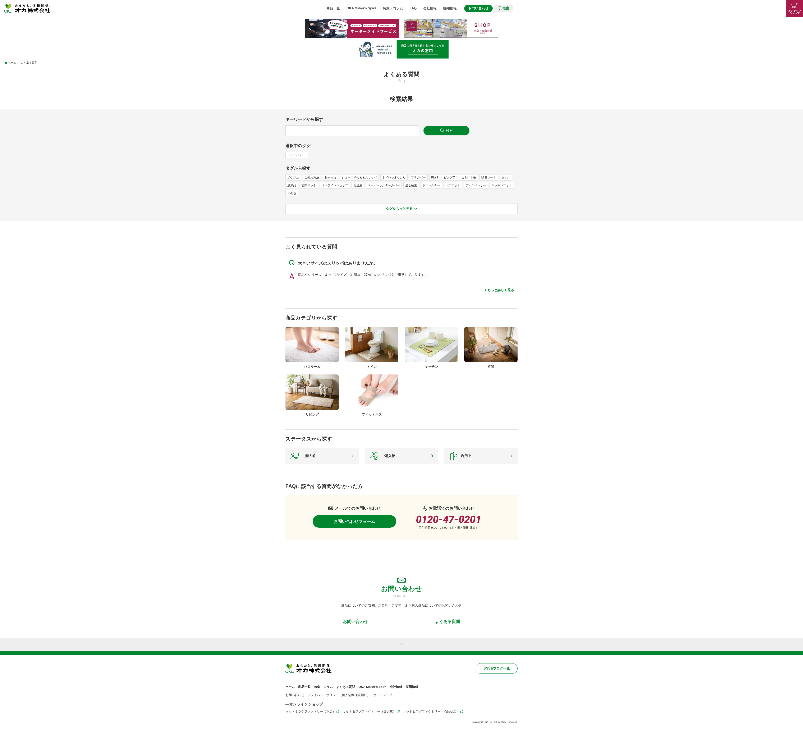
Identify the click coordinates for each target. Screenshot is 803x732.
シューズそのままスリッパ (359, 177)
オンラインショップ (335, 185)
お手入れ (330, 177)
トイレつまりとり (394, 177)
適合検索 (411, 185)
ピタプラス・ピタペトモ (460, 177)
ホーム (12, 62)
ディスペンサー (475, 185)
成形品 (291, 185)
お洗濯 (357, 185)
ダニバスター (431, 185)
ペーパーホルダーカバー (384, 185)
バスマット (452, 185)
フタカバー (418, 177)
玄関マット (309, 185)
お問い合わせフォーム (354, 521)
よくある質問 (447, 621)
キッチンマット (501, 185)
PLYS (434, 177)
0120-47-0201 (448, 519)
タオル (505, 177)
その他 (291, 193)
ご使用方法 (311, 177)
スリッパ (295, 155)
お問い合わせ (478, 8)
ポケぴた (293, 177)
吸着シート (488, 177)
